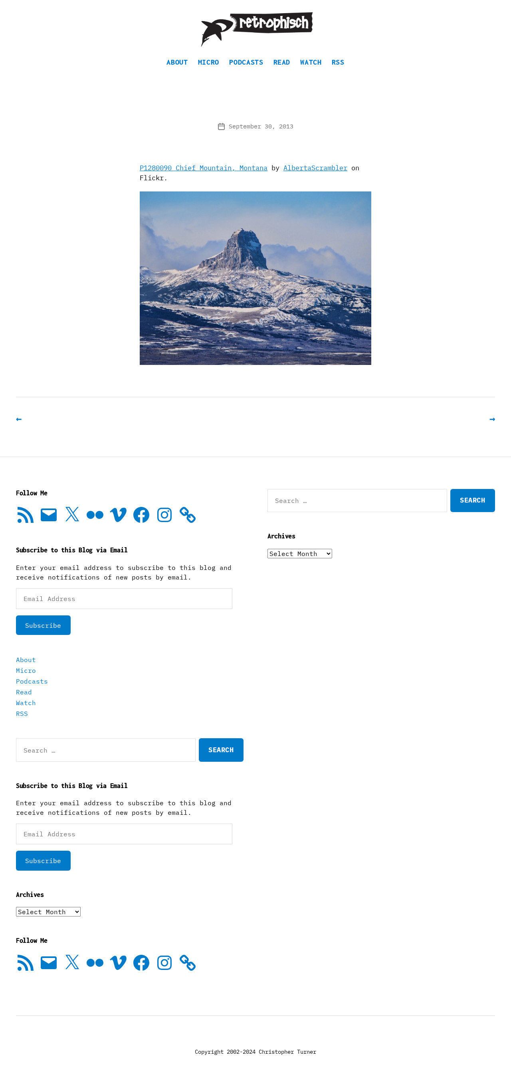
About (177, 62)
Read (282, 62)
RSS (338, 62)
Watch (310, 62)
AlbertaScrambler (315, 168)
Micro (208, 62)
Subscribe (43, 625)
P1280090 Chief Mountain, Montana (203, 168)
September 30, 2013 (261, 126)
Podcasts (246, 62)
